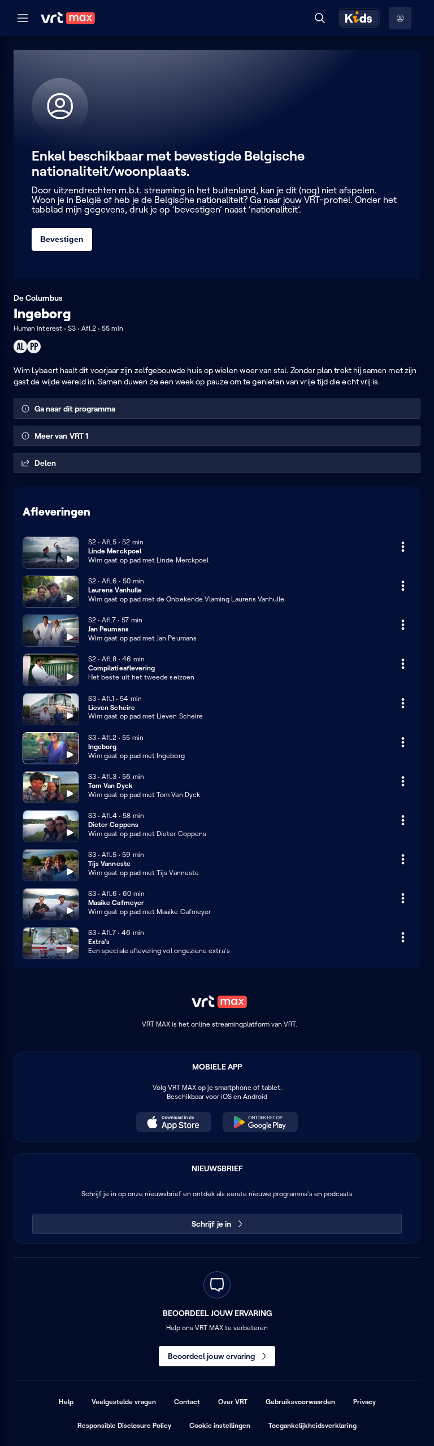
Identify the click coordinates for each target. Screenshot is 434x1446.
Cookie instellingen (219, 1425)
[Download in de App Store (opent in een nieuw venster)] (173, 1122)
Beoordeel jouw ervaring (211, 1356)
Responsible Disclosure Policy (124, 1425)
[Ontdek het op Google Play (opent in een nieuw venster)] (260, 1122)
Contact (187, 1401)
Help (66, 1401)
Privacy (364, 1401)
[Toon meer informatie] (402, 546)
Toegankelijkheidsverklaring (312, 1425)
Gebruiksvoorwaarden (300, 1401)
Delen (45, 462)
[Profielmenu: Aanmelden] (400, 18)
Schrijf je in (211, 1223)
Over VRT (233, 1401)
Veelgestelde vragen (124, 1401)
